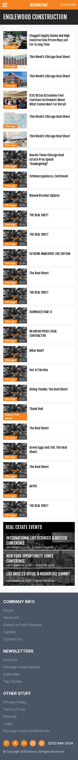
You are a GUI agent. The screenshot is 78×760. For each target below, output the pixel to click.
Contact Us (12, 639)
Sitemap (10, 716)
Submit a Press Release (22, 625)
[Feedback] (41, 743)
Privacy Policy (15, 702)
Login (7, 724)
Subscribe (68, 4)
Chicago (10, 46)
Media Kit (11, 617)
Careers (9, 632)
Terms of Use (14, 709)
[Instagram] (33, 743)
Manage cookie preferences (26, 731)
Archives (10, 660)
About (8, 610)
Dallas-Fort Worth (12, 416)
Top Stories (12, 681)
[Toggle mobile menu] (6, 5)
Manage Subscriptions (21, 667)
